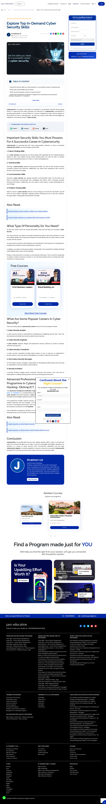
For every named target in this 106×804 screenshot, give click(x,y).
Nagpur (8, 783)
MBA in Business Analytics (45, 776)
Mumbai (8, 766)
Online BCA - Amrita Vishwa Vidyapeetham (17, 640)
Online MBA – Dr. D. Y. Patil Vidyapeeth (48, 685)
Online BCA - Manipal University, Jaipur (16, 646)
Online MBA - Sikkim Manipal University (48, 683)
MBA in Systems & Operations (46, 772)
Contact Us (63, 4)
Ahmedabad (9, 781)
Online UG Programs (11, 703)
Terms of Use (73, 758)
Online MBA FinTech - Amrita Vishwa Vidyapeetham (52, 646)
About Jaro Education (75, 749)
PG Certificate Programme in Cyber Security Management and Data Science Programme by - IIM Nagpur (84, 735)
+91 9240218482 (69, 616)
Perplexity (26, 128)
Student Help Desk (43, 752)
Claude (37, 128)
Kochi (7, 793)
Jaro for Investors (85, 4)
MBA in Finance (42, 766)
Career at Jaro (42, 751)
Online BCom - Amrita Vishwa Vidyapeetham (18, 642)
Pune (7, 768)
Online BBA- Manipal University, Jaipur (16, 644)
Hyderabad (9, 772)
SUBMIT (82, 44)
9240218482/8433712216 (36, 628)
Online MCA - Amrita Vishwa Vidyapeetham (50, 642)
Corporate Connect (53, 4)
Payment (72, 751)
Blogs (69, 4)
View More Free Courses (35, 313)
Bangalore (9, 774)
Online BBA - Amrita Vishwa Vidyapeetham (17, 638)
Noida (7, 778)
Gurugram (9, 776)
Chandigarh (9, 789)
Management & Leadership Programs (16, 710)
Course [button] (19, 4)
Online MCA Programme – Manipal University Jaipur (52, 681)
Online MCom (41, 699)
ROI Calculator (10, 751)
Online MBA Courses (11, 699)
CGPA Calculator (10, 756)
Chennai (8, 770)
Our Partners (41, 749)
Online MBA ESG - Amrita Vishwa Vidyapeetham (51, 644)
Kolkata (8, 787)
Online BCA (41, 703)
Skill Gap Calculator (11, 752)
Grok (46, 128)
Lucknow (8, 791)
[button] (94, 4)
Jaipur (7, 785)
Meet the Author (32, 479)
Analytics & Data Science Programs (15, 709)
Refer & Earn (41, 754)
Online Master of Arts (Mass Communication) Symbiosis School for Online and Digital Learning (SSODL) (51, 668)
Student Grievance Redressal (78, 754)
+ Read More (35, 100)
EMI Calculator (10, 754)
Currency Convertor (11, 758)
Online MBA (41, 697)
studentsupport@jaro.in (88, 616)
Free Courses (73, 770)
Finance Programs (11, 705)
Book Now (20, 523)
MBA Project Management (45, 774)
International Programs (12, 707)
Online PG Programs (11, 701)
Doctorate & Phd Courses (13, 697)
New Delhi (8, 779)
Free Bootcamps (74, 772)
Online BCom (41, 707)
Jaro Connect (73, 774)
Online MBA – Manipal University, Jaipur (48, 679)
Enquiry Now (22, 304)
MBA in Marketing (42, 768)
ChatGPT (15, 128)
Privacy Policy (73, 756)
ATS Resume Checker (12, 749)
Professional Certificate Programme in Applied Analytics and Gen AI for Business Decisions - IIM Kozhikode (83, 703)
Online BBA (41, 705)
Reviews (72, 768)
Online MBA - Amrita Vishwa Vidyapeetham (49, 640)
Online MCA (41, 701)
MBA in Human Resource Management (48, 770)
